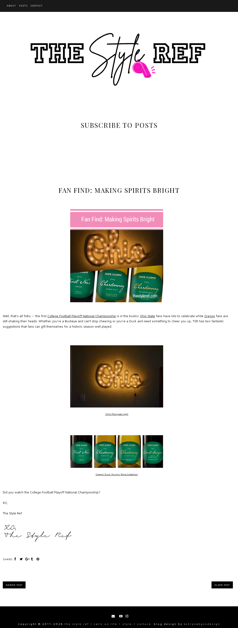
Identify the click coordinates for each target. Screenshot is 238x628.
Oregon (209, 316)
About (11, 5)
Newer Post (14, 585)
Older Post (222, 585)
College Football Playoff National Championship (81, 316)
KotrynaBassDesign (202, 624)
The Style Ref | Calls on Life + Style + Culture (108, 624)
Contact (37, 5)
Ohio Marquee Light (116, 414)
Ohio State (147, 316)
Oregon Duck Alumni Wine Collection (117, 474)
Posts (23, 5)
